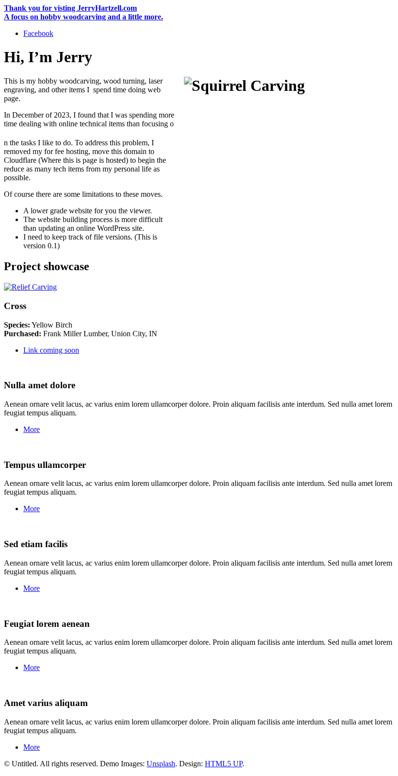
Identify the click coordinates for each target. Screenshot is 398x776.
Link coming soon (51, 350)
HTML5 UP (223, 763)
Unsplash (161, 763)
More (31, 429)
